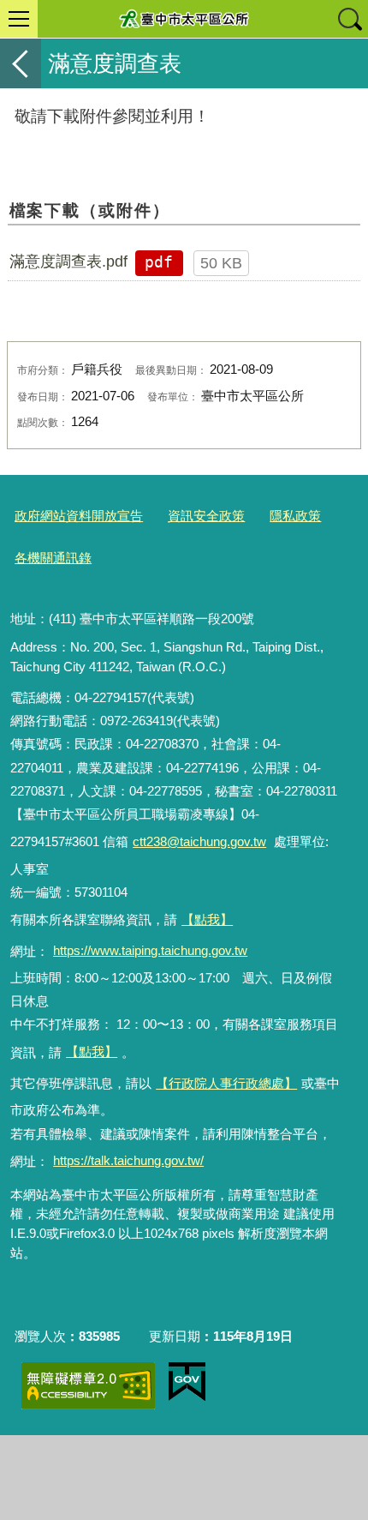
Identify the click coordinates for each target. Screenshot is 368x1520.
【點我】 (91, 1051)
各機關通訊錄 (53, 557)
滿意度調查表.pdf (68, 261)
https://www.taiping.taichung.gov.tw (150, 950)
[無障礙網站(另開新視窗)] (88, 1385)
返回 (20, 63)
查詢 (349, 19)
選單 (19, 19)
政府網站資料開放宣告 (79, 515)
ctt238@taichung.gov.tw (199, 841)
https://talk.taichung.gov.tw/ (128, 1160)
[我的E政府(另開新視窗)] (187, 1382)
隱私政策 (295, 515)
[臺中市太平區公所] (184, 18)
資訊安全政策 (206, 515)
